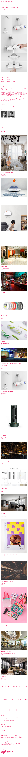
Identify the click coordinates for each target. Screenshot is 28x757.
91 (16, 686)
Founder (12, 707)
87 (5, 686)
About (2, 718)
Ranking (3, 720)
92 (19, 686)
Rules (9, 718)
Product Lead (13, 710)
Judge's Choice (13, 720)
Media (7, 720)
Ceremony (24, 718)
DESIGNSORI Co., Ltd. (6, 726)
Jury (6, 718)
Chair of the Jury (5, 707)
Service (13, 718)
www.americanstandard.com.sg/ (7, 106)
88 (8, 686)
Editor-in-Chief (19, 707)
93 (22, 686)
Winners (18, 718)
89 (11, 686)
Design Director (5, 710)
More (25, 696)
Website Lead (20, 710)
